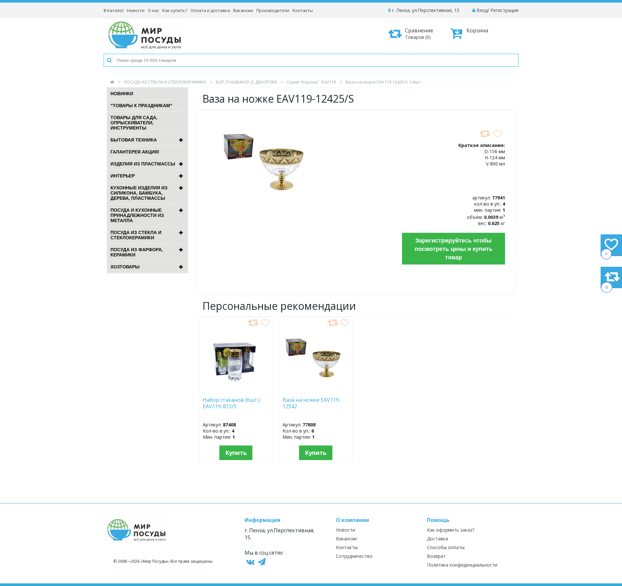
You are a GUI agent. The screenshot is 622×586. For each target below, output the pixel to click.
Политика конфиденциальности (462, 565)
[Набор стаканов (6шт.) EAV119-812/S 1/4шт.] (236, 389)
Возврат (436, 556)
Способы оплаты (446, 547)
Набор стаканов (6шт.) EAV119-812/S (231, 403)
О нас (153, 10)
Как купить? (174, 10)
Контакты (303, 10)
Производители (272, 10)
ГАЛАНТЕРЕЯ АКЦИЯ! (134, 151)
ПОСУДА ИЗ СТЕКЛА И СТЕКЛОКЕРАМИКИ (165, 82)
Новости (135, 10)
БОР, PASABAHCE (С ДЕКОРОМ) (246, 82)
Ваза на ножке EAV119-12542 (311, 403)
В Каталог (114, 10)
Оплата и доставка (210, 10)
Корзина (477, 30)
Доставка (437, 538)
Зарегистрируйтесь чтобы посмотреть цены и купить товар (453, 248)
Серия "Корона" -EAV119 (311, 82)
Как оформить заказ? (450, 530)
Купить (236, 452)
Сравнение (419, 33)
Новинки (121, 93)
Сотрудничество (354, 556)
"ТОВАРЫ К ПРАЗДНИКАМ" (141, 105)
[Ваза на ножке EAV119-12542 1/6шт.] (315, 389)
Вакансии (243, 10)
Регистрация (504, 10)
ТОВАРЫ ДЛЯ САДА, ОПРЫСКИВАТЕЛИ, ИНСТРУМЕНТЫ (133, 122)
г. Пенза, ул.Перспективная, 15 (425, 10)
